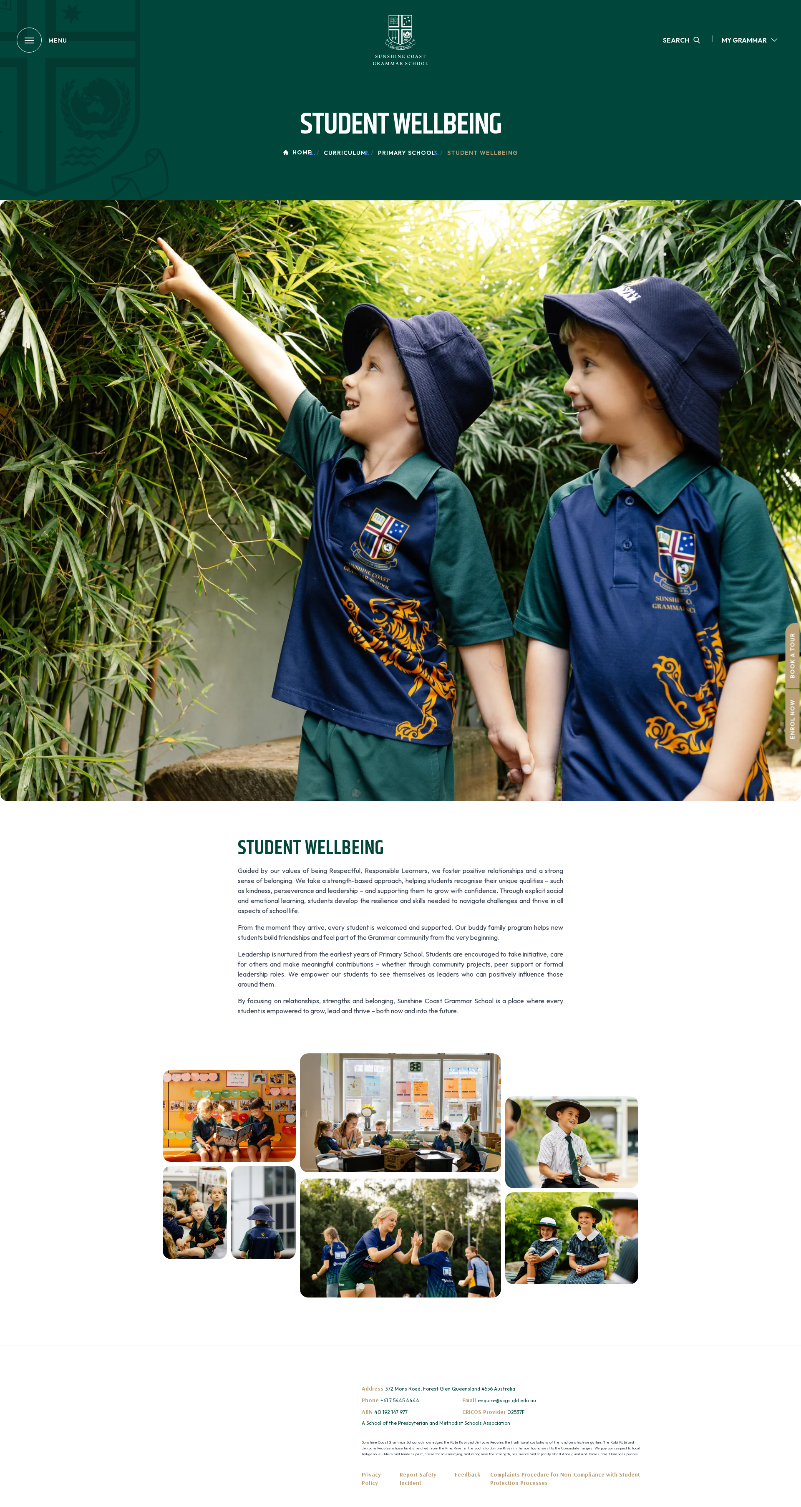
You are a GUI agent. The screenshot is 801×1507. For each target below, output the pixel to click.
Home (302, 152)
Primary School (407, 153)
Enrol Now (792, 719)
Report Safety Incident (418, 1479)
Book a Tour (792, 655)
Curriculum (345, 153)
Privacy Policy (371, 1479)
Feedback (467, 1474)
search (676, 40)
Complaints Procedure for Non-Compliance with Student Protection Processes (565, 1479)
